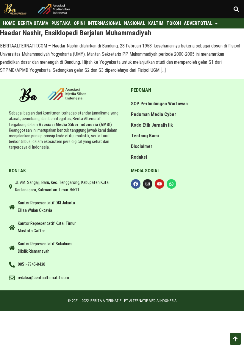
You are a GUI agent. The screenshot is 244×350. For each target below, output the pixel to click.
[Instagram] (147, 184)
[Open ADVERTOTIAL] (216, 23)
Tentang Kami (145, 136)
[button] (236, 9)
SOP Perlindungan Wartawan (159, 103)
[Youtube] (159, 184)
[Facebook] (135, 184)
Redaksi (139, 157)
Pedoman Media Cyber (153, 114)
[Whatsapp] (171, 184)
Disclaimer (141, 146)
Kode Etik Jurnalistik (152, 125)
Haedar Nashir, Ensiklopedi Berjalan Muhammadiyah (75, 33)
